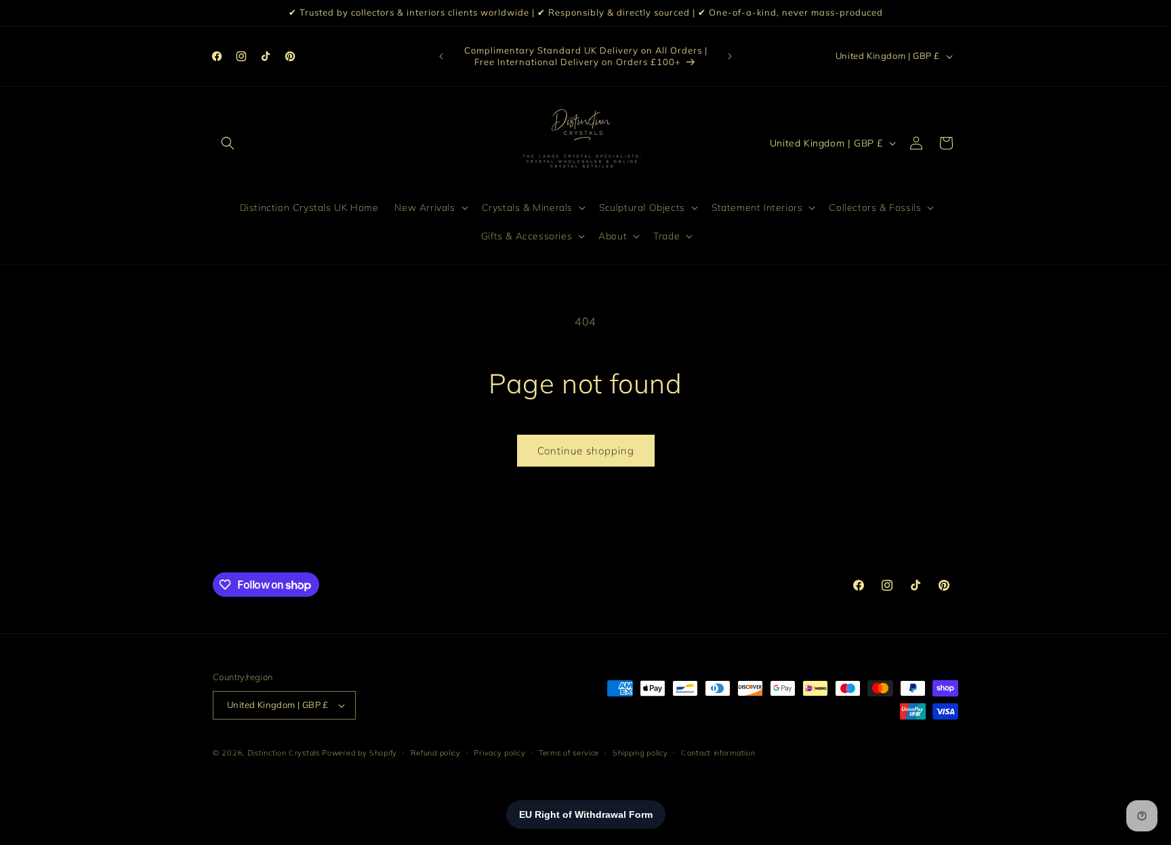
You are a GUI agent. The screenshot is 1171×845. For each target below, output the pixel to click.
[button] (228, 143)
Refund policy (436, 752)
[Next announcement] (730, 56)
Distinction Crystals (283, 753)
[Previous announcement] (441, 56)
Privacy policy (499, 752)
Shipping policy (640, 752)
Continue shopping (585, 450)
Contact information (718, 752)
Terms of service (569, 752)
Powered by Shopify (359, 753)
